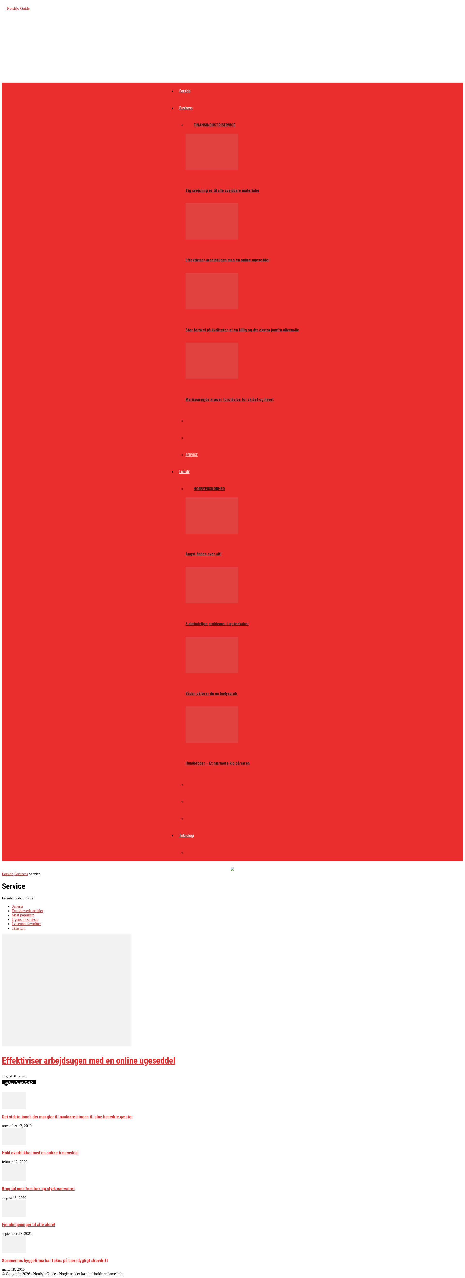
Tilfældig (18, 928)
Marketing (194, 438)
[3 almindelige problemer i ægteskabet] (212, 602)
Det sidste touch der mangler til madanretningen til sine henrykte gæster (67, 1116)
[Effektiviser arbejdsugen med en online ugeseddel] (212, 238)
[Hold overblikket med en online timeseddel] (14, 1144)
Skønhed (217, 488)
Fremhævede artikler (27, 911)
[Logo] (5, 8)
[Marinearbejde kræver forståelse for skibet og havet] (212, 378)
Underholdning (198, 819)
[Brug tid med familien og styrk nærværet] (14, 1180)
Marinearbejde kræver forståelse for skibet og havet (230, 399)
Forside (185, 91)
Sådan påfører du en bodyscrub (212, 693)
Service (228, 125)
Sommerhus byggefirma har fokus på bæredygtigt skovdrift (55, 1260)
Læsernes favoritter (26, 924)
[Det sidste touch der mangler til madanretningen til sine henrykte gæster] (14, 1108)
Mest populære (23, 915)
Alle (190, 125)
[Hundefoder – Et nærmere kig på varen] (212, 741)
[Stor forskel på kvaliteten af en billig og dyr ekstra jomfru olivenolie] (212, 308)
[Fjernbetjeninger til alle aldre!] (14, 1215)
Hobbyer (201, 488)
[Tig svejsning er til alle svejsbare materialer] (212, 169)
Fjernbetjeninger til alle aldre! (28, 1224)
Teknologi (186, 835)
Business (186, 108)
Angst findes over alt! (203, 554)
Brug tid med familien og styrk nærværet (38, 1188)
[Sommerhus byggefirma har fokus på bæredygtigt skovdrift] (14, 1251)
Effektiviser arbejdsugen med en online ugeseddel (227, 260)
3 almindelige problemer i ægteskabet (217, 624)
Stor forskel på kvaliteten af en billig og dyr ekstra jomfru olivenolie (242, 330)
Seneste (17, 906)
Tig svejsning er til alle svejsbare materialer (222, 190)
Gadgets (192, 853)
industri (214, 125)
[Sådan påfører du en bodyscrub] (212, 672)
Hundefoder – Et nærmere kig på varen (218, 763)
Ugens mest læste (25, 919)
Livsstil (184, 471)
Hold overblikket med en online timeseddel (40, 1152)
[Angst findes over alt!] (212, 532)
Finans (200, 125)
